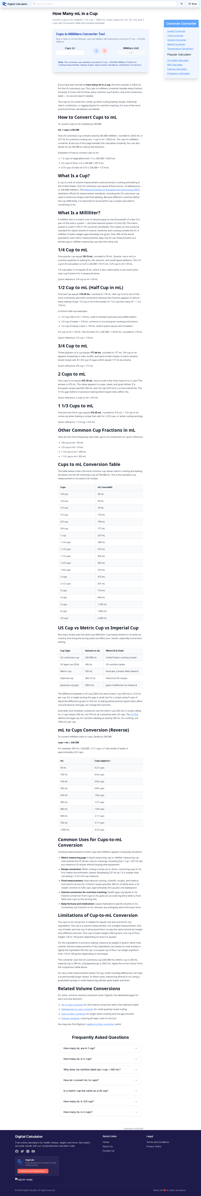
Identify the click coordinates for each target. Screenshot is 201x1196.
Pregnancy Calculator (178, 73)
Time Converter (175, 35)
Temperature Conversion (180, 48)
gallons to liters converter (100, 1024)
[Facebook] (16, 1151)
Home (106, 1142)
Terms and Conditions (157, 1142)
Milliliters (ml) (131, 48)
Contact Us (108, 1150)
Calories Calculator (177, 69)
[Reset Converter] (104, 51)
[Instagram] (27, 1151)
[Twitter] (22, 1151)
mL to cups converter (72, 1004)
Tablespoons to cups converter (77, 1009)
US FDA (134, 714)
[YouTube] (33, 1151)
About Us (108, 1146)
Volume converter (70, 1018)
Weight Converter (176, 44)
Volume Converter (176, 40)
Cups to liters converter (73, 1013)
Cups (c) (70, 48)
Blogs (194, 4)
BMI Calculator (175, 64)
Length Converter (176, 31)
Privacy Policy (153, 1146)
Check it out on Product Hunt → (32, 1171)
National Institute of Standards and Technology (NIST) (112, 189)
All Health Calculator (178, 60)
